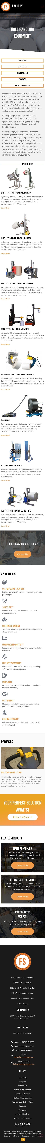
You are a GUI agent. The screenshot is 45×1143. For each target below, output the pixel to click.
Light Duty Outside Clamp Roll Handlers (16, 193)
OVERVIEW (22, 60)
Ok (23, 1139)
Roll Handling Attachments (11, 465)
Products (22, 66)
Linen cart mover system (11, 772)
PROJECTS (22, 79)
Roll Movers (5, 420)
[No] (41, 1136)
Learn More (5, 208)
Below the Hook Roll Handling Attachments (17, 374)
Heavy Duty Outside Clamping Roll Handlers (17, 283)
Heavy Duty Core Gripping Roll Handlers (16, 511)
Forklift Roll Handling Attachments (14, 329)
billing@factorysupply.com (23, 1064)
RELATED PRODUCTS (22, 85)
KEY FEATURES (22, 73)
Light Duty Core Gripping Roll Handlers (16, 238)
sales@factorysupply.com (24, 1057)
